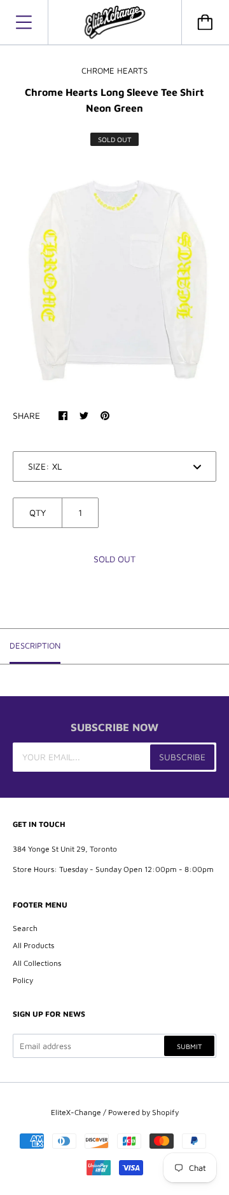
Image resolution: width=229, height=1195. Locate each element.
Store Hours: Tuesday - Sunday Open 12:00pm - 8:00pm (113, 869)
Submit (189, 1046)
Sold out (114, 558)
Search (25, 928)
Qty (37, 512)
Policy (23, 980)
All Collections (37, 963)
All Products (33, 945)
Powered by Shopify (143, 1112)
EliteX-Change (76, 1112)
